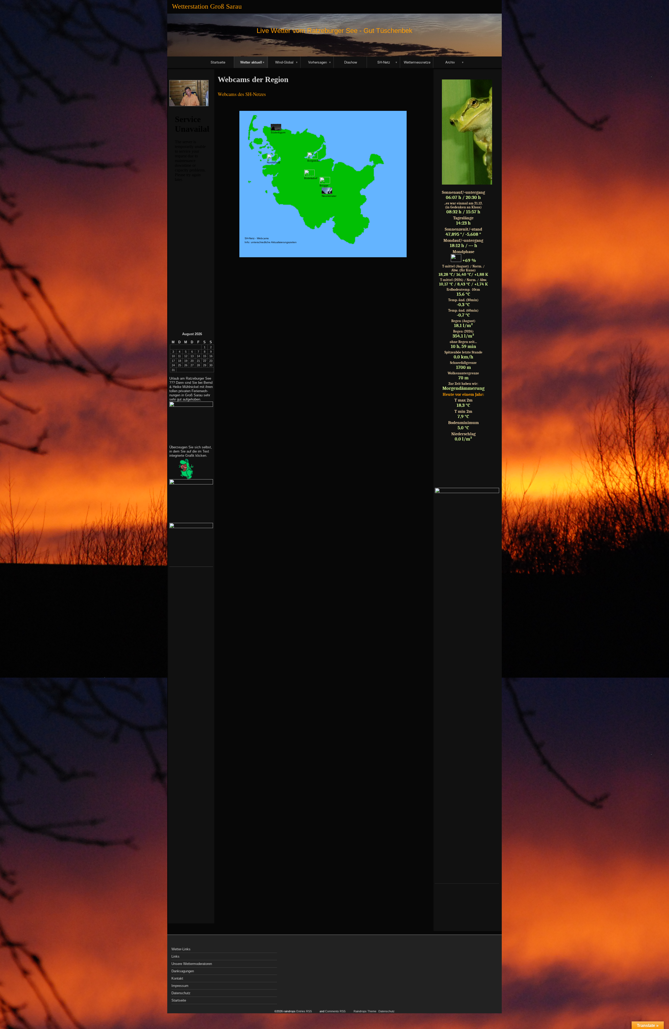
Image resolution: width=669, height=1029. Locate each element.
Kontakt (177, 978)
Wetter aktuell (251, 62)
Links (175, 956)
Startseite (218, 62)
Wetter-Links (181, 949)
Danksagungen (182, 971)
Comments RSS (335, 1011)
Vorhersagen (317, 62)
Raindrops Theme (365, 1011)
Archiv (450, 62)
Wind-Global (284, 62)
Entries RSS (304, 1011)
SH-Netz (383, 62)
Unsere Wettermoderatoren (191, 964)
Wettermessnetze (417, 62)
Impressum (179, 986)
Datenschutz (181, 993)
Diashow (350, 62)
